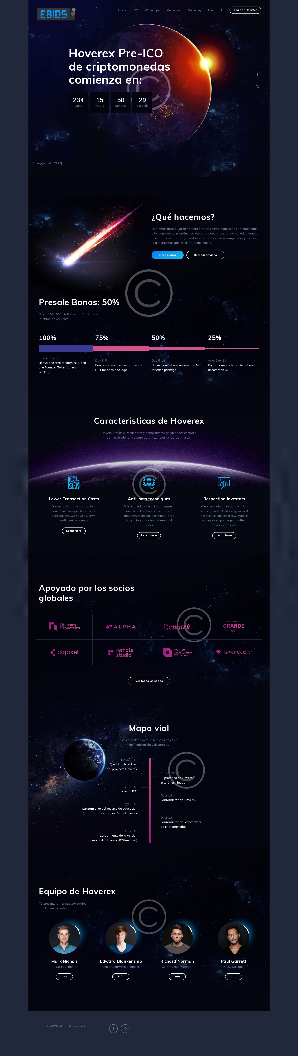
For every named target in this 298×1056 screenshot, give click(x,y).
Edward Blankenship (121, 961)
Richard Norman (177, 961)
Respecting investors (224, 498)
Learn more (74, 530)
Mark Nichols (64, 961)
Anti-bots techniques (149, 498)
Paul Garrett (233, 961)
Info (64, 976)
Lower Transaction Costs (74, 498)
